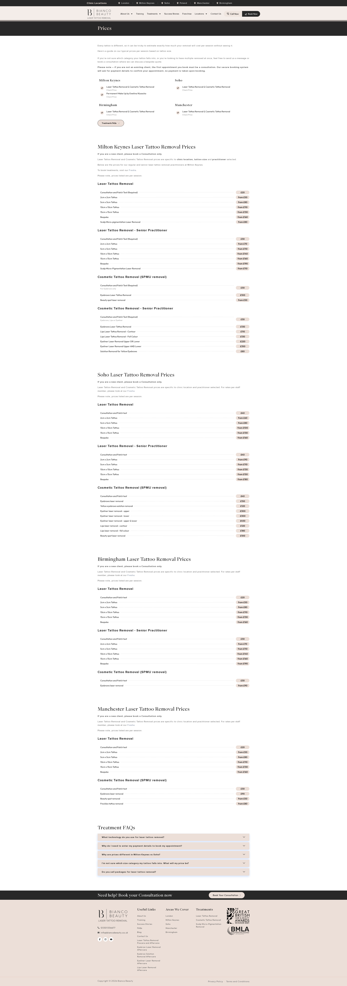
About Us (125, 13)
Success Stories (171, 13)
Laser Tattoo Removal (206, 916)
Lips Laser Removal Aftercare (146, 968)
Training (140, 13)
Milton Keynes (172, 920)
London (169, 916)
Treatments (152, 13)
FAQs (139, 928)
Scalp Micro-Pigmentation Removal (208, 925)
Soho (168, 924)
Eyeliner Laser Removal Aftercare (148, 962)
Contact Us (216, 13)
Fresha (132, 170)
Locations (199, 13)
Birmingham (171, 932)
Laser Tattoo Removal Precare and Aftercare (148, 941)
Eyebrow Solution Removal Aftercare (146, 955)
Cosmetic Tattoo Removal (208, 920)
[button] (173, 837)
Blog (139, 932)
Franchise (187, 13)
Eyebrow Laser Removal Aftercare (149, 948)
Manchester (171, 928)
